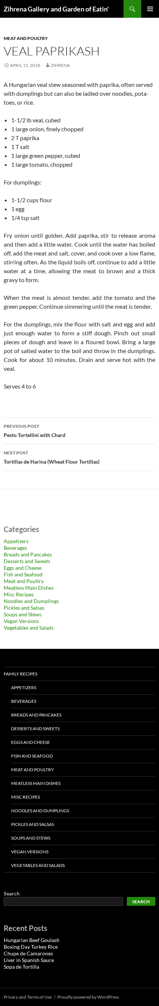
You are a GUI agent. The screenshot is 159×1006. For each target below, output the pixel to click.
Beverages (15, 548)
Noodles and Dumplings (31, 601)
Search (12, 893)
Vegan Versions (21, 621)
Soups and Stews (22, 614)
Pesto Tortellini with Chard (34, 430)
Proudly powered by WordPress (88, 997)
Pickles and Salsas (24, 607)
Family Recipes (20, 674)
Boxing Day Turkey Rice (31, 947)
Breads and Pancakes (28, 554)
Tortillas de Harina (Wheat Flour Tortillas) (51, 457)
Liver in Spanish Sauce (29, 960)
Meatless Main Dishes (29, 588)
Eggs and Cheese (22, 568)
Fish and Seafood (23, 574)
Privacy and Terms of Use (28, 997)
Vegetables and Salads (29, 627)
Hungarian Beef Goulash (32, 940)
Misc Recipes (19, 594)
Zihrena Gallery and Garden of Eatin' (56, 9)
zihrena (60, 65)
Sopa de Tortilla (21, 966)
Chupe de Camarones (28, 953)
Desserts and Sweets (27, 561)
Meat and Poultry (26, 38)
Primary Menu (150, 9)
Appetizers (16, 541)
